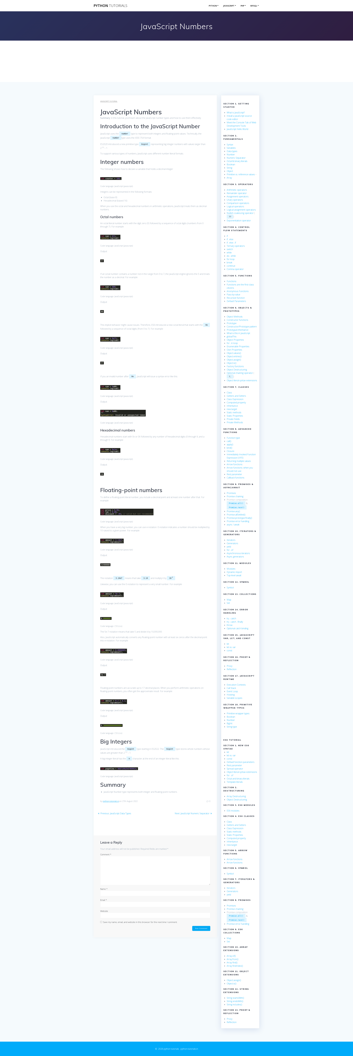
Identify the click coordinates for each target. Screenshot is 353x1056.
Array (229, 177)
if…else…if (231, 242)
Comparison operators (238, 203)
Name (104, 889)
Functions (231, 281)
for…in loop (232, 343)
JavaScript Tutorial (108, 101)
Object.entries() (234, 356)
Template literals (235, 781)
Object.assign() (234, 359)
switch (230, 249)
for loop (231, 259)
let (228, 643)
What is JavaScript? (236, 112)
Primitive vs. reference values (241, 174)
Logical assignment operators (241, 209)
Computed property (236, 402)
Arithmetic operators (237, 189)
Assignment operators (237, 196)
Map (229, 599)
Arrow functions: (235, 862)
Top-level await (234, 575)
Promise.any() (233, 511)
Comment (105, 854)
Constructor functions (237, 319)
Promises (231, 493)
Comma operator (235, 269)
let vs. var (231, 647)
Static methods (234, 412)
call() (229, 441)
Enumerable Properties (238, 346)
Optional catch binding (237, 628)
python (110, 5)
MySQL (253, 5)
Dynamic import (234, 572)
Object (230, 171)
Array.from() (232, 959)
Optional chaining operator (240, 372)
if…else (230, 239)
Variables (231, 147)
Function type (233, 437)
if (227, 235)
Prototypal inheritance (237, 329)
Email (103, 900)
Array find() (232, 962)
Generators (232, 543)
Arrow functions (234, 464)
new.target (232, 409)
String (229, 167)
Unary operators (235, 199)
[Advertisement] (176, 61)
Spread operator (235, 768)
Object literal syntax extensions (242, 380)
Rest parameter (234, 474)
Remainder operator (237, 193)
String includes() (234, 1004)
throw (229, 625)
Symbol (230, 587)
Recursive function (236, 297)
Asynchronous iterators (238, 553)
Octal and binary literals (238, 778)
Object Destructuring (237, 369)
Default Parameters (236, 301)
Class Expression (235, 399)
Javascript (228, 5)
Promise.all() (236, 503)
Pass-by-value (233, 294)
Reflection (231, 669)
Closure (230, 451)
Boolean (231, 164)
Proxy (229, 665)
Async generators (235, 556)
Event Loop (232, 691)
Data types (232, 151)
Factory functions (235, 366)
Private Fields (233, 419)
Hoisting (231, 694)
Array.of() (231, 955)
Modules (231, 568)
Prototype (231, 323)
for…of (230, 549)
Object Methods (235, 316)
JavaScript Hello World (237, 129)
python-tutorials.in (111, 801)
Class (229, 392)
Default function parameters (240, 762)
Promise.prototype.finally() (239, 517)
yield (229, 546)
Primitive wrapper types (238, 713)
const (229, 650)
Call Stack (231, 688)
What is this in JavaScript (238, 333)
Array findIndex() (235, 965)
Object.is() (231, 363)
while (229, 252)
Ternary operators (236, 245)
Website (104, 911)
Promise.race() (236, 507)
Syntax (230, 144)
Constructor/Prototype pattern (242, 326)
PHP (242, 5)
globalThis (231, 336)
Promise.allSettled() (236, 514)
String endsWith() (235, 1001)
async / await (233, 524)
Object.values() (234, 353)
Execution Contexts (236, 684)
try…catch (231, 618)
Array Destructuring (236, 796)
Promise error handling (238, 521)
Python (213, 5)
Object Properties (235, 339)
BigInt (229, 723)
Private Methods (235, 422)
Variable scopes (234, 697)
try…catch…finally (235, 621)
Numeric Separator (236, 157)
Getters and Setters (236, 395)
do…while (231, 255)
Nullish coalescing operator (240, 213)
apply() (230, 444)
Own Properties (234, 349)
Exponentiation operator (239, 220)
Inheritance (232, 405)
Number (231, 154)
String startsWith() (235, 997)
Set (228, 602)
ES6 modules (233, 810)
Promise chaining (235, 496)
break (229, 262)
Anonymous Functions (238, 291)
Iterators (231, 540)
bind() (229, 447)
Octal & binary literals (237, 161)
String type (232, 726)
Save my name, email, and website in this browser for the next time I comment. (140, 922)
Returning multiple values (239, 461)
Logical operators (235, 206)
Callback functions (235, 477)
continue (231, 265)
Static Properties (235, 415)
